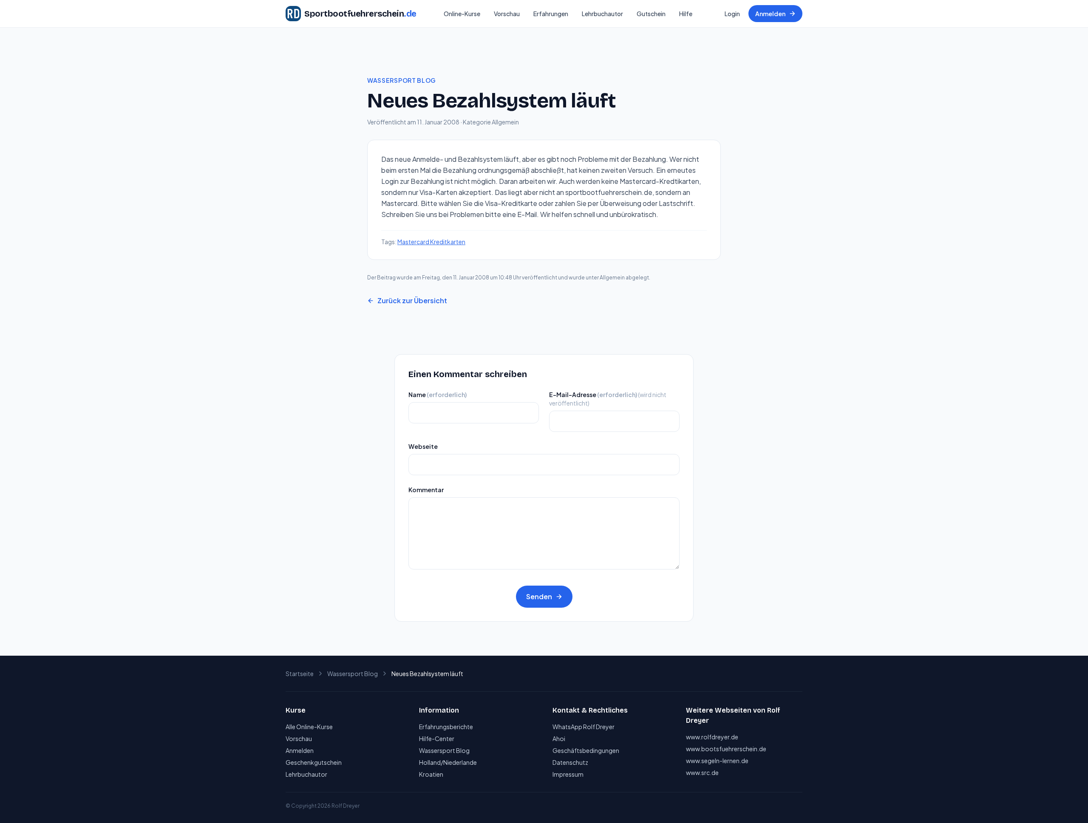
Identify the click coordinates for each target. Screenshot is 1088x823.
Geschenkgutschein (314, 762)
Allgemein (505, 122)
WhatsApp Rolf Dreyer (583, 726)
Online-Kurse (462, 13)
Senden (539, 596)
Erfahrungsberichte (446, 726)
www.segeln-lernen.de (717, 760)
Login (732, 13)
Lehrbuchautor (602, 13)
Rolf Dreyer (346, 806)
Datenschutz (570, 762)
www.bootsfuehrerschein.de (726, 749)
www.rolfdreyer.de (712, 737)
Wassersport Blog (401, 80)
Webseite (423, 446)
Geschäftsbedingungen (585, 750)
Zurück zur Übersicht (412, 300)
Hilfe (685, 13)
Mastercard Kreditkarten (431, 241)
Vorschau (507, 13)
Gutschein (651, 13)
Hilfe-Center (436, 738)
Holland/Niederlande (448, 762)
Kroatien (431, 774)
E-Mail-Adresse (607, 399)
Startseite (300, 673)
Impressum (568, 774)
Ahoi (558, 738)
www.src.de (702, 772)
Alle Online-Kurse (309, 726)
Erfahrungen (550, 13)
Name (437, 394)
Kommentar (426, 489)
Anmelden (770, 13)
